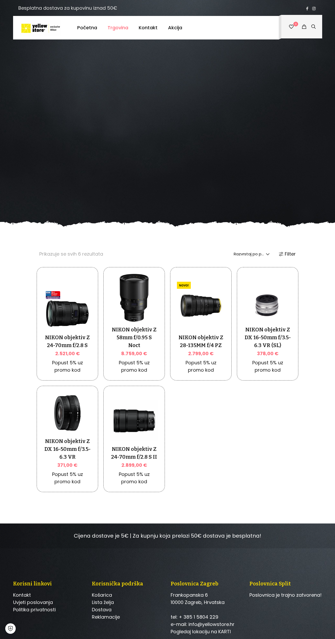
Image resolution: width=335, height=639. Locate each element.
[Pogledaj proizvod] (84, 307)
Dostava (101, 609)
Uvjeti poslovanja (33, 602)
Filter (290, 254)
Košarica (102, 595)
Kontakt (22, 595)
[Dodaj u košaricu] (84, 296)
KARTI (224, 631)
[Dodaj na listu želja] (84, 318)
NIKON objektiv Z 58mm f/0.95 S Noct (134, 337)
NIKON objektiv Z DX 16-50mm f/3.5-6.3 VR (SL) (268, 337)
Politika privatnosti (34, 609)
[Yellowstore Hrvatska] (41, 27)
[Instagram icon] (314, 8)
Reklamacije (106, 617)
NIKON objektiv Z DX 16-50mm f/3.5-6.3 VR (67, 449)
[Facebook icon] (307, 8)
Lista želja (103, 602)
